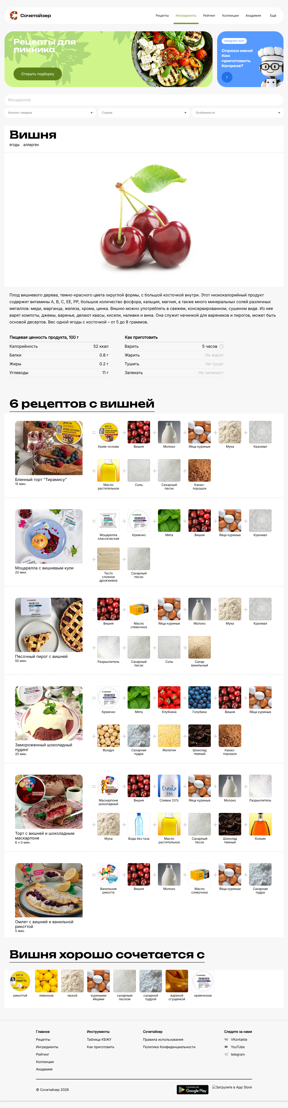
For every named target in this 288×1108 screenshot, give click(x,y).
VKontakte (239, 1039)
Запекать (134, 372)
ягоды (14, 144)
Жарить (132, 355)
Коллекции (230, 16)
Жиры (15, 364)
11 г (105, 372)
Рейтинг (209, 16)
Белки (15, 355)
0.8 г (103, 355)
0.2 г (103, 364)
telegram (238, 1054)
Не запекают (211, 372)
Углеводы (18, 372)
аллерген (31, 144)
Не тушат (214, 364)
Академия (253, 16)
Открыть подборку (37, 74)
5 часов (210, 346)
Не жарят (214, 355)
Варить (132, 346)
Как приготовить (141, 337)
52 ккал (100, 346)
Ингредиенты (186, 16)
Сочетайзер (35, 16)
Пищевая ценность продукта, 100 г (44, 337)
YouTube (238, 1047)
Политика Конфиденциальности (169, 1047)
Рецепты (162, 16)
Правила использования (163, 1039)
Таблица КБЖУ (99, 1039)
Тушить (132, 364)
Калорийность (23, 346)
